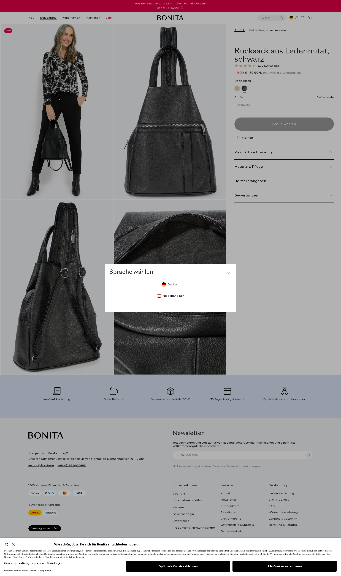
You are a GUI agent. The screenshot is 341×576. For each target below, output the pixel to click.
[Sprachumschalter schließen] (228, 273)
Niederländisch (173, 295)
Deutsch (173, 284)
